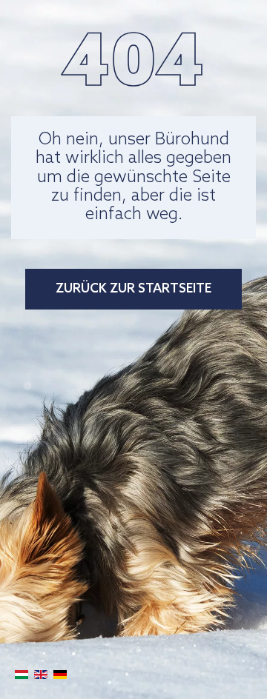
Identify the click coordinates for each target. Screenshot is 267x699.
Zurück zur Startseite (133, 289)
